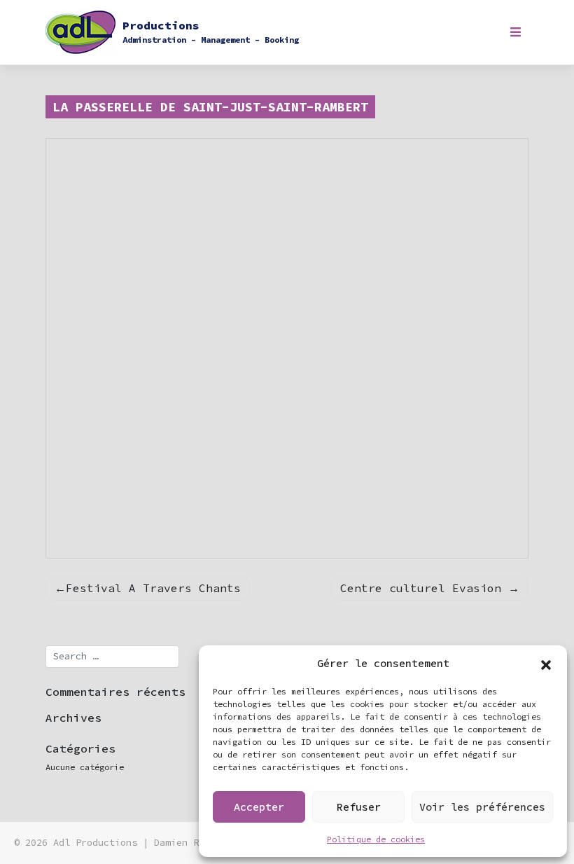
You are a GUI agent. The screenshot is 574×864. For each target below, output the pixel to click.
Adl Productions (95, 843)
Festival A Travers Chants (153, 588)
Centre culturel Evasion (420, 588)
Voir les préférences (482, 807)
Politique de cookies (376, 839)
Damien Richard (193, 843)
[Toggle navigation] (515, 32)
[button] (546, 664)
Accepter (259, 807)
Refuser (359, 807)
